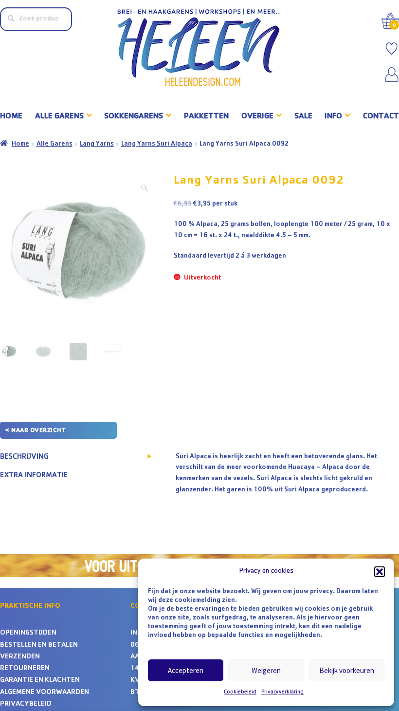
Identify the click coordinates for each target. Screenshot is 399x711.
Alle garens (59, 116)
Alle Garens (54, 144)
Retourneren (25, 669)
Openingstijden (28, 633)
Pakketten (206, 116)
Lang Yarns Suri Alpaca (156, 144)
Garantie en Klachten (40, 680)
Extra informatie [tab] (34, 476)
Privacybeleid (26, 704)
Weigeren (266, 670)
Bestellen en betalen (39, 645)
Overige (257, 116)
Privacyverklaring (282, 692)
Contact (381, 116)
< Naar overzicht (35, 431)
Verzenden (20, 657)
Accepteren (185, 670)
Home (11, 116)
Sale (303, 116)
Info (333, 116)
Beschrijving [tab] (24, 457)
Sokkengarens (133, 116)
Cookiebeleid (240, 692)
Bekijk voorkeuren (346, 670)
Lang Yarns (97, 144)
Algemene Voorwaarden (44, 692)
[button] (379, 572)
